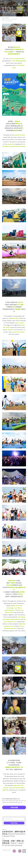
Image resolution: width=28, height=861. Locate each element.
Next (3, 838)
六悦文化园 (14, 807)
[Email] (20, 851)
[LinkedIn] (14, 851)
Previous (4, 829)
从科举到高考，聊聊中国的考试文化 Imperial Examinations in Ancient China (13, 833)
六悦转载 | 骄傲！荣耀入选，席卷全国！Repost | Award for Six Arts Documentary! (13, 843)
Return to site (7, 1)
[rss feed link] (24, 851)
